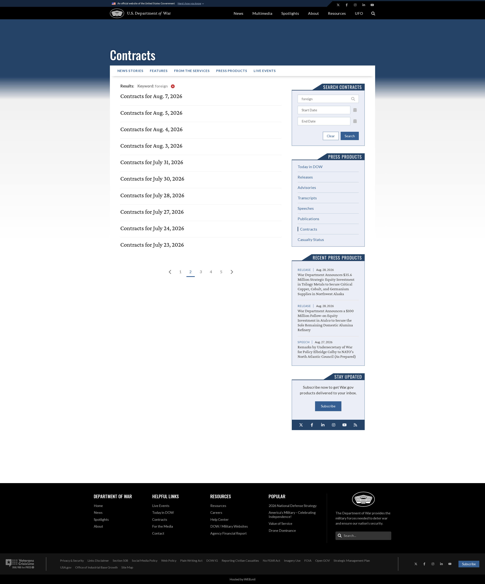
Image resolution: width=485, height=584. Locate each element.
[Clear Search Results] (173, 86)
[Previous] (170, 272)
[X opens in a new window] (338, 5)
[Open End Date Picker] (355, 121)
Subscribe (328, 406)
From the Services (192, 71)
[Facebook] (312, 425)
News (238, 13)
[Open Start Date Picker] (355, 109)
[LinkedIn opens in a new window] (364, 5)
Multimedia (262, 13)
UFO (359, 13)
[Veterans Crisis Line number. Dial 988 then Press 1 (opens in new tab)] (20, 564)
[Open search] (373, 13)
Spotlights (290, 13)
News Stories (130, 71)
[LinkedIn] (322, 425)
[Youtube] (344, 425)
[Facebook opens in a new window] (347, 5)
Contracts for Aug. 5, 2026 (151, 112)
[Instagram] (333, 425)
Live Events (265, 71)
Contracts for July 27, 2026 (152, 211)
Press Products (231, 71)
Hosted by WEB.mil (242, 579)
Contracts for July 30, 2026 (152, 178)
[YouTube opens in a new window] (372, 5)
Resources (337, 13)
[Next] (231, 272)
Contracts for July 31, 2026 (151, 162)
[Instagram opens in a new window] (355, 5)
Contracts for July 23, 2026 (152, 244)
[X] (301, 425)
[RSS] (355, 425)
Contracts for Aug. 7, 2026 (151, 96)
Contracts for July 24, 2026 (152, 228)
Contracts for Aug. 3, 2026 (151, 145)
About (313, 13)
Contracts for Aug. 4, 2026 (151, 129)
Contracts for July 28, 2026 (152, 195)
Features (159, 71)
